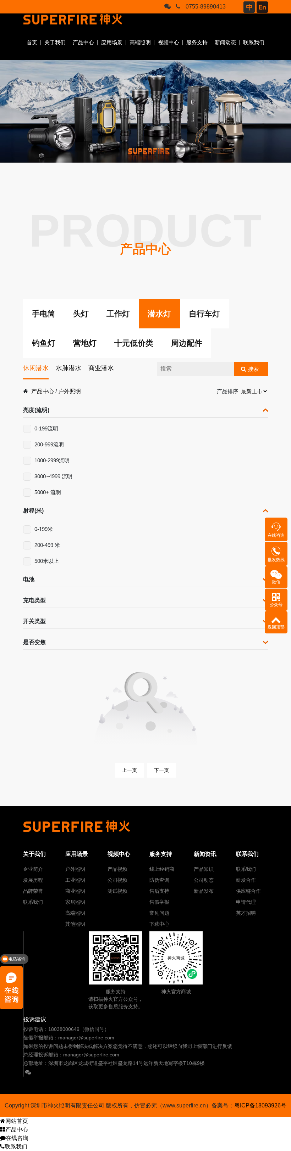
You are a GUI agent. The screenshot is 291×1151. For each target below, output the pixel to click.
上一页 (129, 770)
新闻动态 (225, 42)
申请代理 (246, 902)
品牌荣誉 (33, 891)
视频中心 (168, 42)
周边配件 (186, 343)
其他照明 (75, 924)
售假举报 (159, 902)
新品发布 (204, 891)
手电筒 (43, 313)
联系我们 (253, 42)
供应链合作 (248, 891)
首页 (32, 42)
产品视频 (117, 869)
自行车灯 (204, 313)
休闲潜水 (36, 368)
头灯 (81, 313)
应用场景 (111, 42)
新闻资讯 (205, 854)
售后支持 (159, 891)
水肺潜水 (68, 368)
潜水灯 (159, 313)
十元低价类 (133, 343)
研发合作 (246, 880)
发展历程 (33, 880)
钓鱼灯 (43, 343)
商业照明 (75, 891)
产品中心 (83, 42)
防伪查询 (159, 880)
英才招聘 (246, 913)
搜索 (253, 369)
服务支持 (197, 42)
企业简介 (33, 869)
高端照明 (140, 42)
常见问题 (159, 913)
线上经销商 (161, 869)
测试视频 (117, 891)
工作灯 (118, 313)
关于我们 (55, 42)
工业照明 (75, 880)
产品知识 (204, 869)
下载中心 (159, 924)
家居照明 (75, 902)
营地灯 (85, 343)
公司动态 (204, 880)
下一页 (161, 770)
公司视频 (117, 880)
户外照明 (69, 391)
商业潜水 (101, 368)
